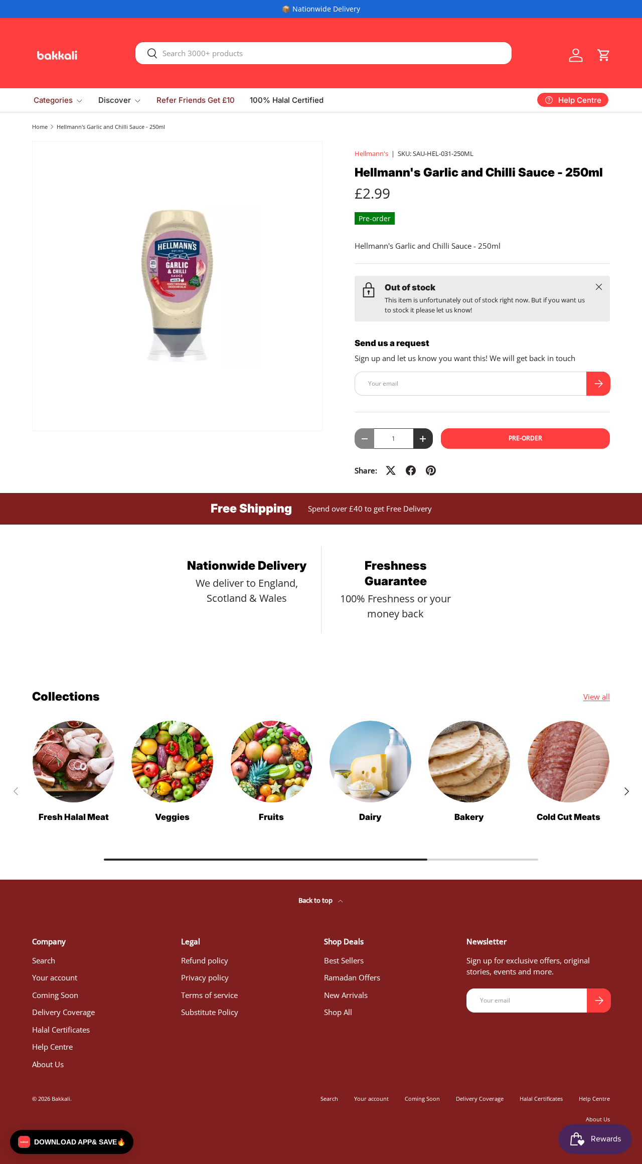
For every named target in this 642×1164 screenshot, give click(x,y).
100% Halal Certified (287, 100)
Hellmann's (371, 153)
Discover (114, 100)
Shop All (338, 1012)
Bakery (469, 817)
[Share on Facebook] (411, 470)
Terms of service (209, 995)
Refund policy (204, 960)
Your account (54, 977)
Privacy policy (205, 977)
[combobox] (323, 53)
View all (596, 697)
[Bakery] (469, 761)
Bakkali (61, 1098)
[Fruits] (271, 761)
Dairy (370, 817)
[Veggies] (172, 761)
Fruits (271, 817)
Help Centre (52, 1047)
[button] (604, 55)
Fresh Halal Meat (74, 817)
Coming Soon (55, 995)
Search (43, 960)
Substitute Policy (209, 1012)
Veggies (172, 817)
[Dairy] (370, 761)
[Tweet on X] (391, 470)
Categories (53, 100)
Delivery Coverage (63, 1012)
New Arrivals (346, 995)
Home (40, 126)
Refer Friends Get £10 (195, 100)
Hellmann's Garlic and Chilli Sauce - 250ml (111, 126)
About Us (48, 1064)
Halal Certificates (61, 1030)
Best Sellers (344, 960)
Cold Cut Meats (568, 817)
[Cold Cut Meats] (568, 761)
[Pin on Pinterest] (431, 470)
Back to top (316, 900)
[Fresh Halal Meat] (73, 761)
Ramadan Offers (352, 977)
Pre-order (525, 438)
